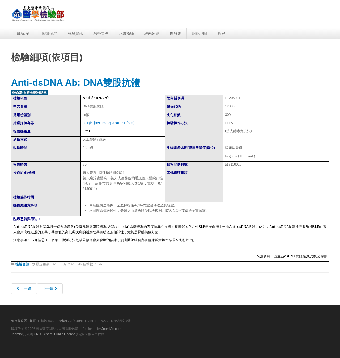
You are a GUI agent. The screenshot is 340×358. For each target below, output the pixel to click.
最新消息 (24, 33)
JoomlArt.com (111, 329)
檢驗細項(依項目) (71, 321)
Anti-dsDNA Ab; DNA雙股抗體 (75, 82)
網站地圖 (199, 33)
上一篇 (25, 288)
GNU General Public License (54, 334)
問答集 (175, 33)
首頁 (32, 321)
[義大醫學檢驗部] (38, 14)
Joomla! (17, 334)
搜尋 (221, 33)
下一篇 (48, 288)
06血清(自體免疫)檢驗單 (29, 92)
